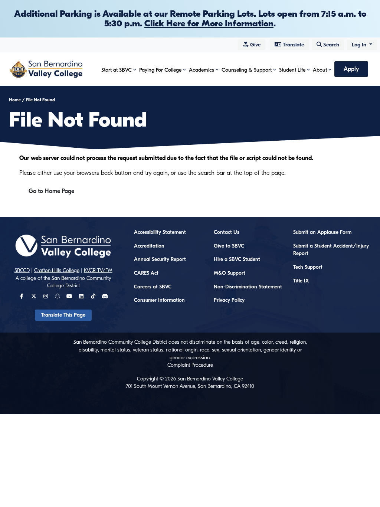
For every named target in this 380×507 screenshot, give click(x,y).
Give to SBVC (229, 246)
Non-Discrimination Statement (248, 287)
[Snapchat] (57, 297)
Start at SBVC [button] (116, 70)
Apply (351, 69)
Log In (360, 45)
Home (15, 99)
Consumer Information (159, 300)
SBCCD (22, 271)
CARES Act (146, 273)
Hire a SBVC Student (237, 259)
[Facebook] (21, 297)
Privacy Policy (229, 300)
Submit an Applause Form (322, 232)
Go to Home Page (51, 191)
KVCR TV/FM (98, 271)
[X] (33, 297)
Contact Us (226, 232)
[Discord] (105, 297)
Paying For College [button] (160, 70)
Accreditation (149, 246)
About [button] (320, 70)
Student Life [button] (292, 70)
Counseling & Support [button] (247, 70)
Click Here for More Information (208, 23)
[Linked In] (81, 297)
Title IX (301, 281)
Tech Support (307, 267)
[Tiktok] (93, 297)
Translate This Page (63, 315)
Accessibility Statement (160, 232)
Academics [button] (201, 70)
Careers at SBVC (152, 287)
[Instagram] (45, 297)
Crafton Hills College (56, 271)
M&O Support (229, 273)
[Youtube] (69, 297)
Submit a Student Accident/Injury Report (331, 250)
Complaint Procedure (190, 365)
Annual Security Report (160, 259)
